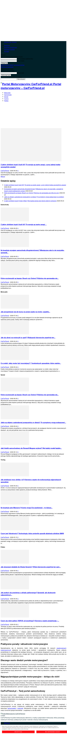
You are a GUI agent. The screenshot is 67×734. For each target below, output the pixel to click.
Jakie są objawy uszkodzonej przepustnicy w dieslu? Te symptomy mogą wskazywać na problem (34, 197)
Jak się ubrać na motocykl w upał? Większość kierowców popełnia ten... (28, 337)
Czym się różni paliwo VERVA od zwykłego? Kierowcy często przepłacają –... (30, 621)
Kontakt (6, 51)
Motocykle (7, 93)
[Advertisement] (33, 115)
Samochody (8, 95)
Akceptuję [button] (18, 731)
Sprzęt (6, 97)
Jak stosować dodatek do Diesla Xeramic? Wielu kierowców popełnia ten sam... (31, 567)
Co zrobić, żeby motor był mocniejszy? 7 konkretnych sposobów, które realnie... (31, 363)
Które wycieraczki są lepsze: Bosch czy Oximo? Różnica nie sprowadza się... (30, 278)
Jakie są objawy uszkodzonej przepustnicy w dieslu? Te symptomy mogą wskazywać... (33, 422)
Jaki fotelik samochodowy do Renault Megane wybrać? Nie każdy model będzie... (31, 448)
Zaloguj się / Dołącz (10, 42)
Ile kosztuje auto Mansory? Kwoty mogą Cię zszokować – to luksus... (27, 507)
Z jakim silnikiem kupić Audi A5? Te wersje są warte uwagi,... (24, 224)
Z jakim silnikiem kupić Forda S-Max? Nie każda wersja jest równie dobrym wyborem (30, 201)
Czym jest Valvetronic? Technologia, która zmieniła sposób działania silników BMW (32, 533)
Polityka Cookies (9, 49)
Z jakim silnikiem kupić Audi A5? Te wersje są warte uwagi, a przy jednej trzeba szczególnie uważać (35, 185)
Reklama (7, 45)
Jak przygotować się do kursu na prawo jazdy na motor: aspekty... (25, 312)
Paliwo (6, 101)
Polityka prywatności (10, 47)
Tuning (6, 99)
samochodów (12, 708)
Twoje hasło (20, 61)
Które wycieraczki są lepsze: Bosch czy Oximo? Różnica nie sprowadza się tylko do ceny (31, 193)
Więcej (3, 177)
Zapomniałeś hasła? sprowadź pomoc (12, 65)
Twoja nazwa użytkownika (25, 59)
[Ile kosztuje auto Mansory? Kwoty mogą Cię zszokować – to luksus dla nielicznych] (15, 504)
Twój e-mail (20, 73)
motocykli (20, 708)
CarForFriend (5, 171)
